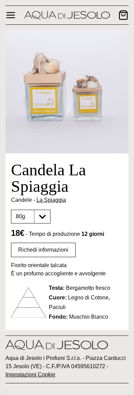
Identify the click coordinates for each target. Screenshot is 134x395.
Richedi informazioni (43, 250)
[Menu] (10, 15)
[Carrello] (123, 15)
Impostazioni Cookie (30, 374)
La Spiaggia (51, 200)
